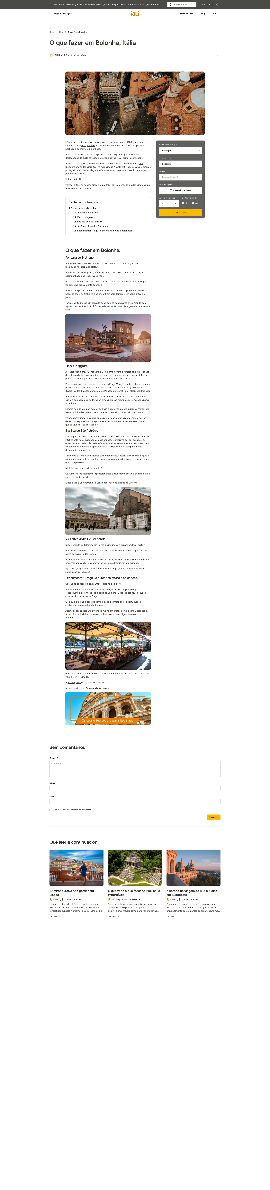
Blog (203, 13)
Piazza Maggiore (86, 217)
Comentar (213, 817)
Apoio (215, 13)
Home (52, 32)
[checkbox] (51, 809)
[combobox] (181, 4)
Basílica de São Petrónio (90, 221)
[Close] (217, 4)
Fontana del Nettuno (87, 212)
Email (52, 796)
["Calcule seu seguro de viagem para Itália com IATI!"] (108, 708)
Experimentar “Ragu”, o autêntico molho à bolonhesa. (105, 230)
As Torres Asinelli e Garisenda (92, 226)
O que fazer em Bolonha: (83, 208)
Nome (52, 783)
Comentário (55, 758)
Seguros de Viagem (63, 13)
